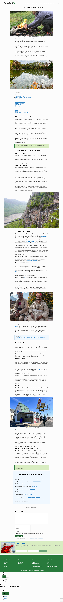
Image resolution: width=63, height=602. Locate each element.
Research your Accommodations (19, 103)
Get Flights (34, 562)
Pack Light (16, 105)
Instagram (48, 562)
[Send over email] (3, 581)
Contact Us (6, 562)
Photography (45, 3)
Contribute (16, 111)
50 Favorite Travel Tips (26, 466)
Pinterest (48, 563)
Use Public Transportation (18, 99)
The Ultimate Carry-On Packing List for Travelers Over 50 (25, 337)
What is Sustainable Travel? (19, 96)
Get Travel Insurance (35, 563)
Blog (48, 3)
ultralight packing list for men (26, 338)
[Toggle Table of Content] (16, 94)
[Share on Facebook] (3, 572)
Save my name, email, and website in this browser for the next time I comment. (29, 533)
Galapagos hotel (18, 271)
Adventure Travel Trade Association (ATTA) (32, 248)
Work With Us (6, 563)
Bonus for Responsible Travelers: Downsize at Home (22, 112)
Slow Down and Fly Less (18, 98)
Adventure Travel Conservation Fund (21, 445)
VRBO (25, 277)
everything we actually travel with (34, 497)
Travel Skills (28, 3)
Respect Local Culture (18, 106)
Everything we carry (25, 483)
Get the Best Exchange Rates (37, 566)
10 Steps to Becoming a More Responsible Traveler (23, 97)
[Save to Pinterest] (4, 576)
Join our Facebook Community (52, 566)
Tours (36, 3)
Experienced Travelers (30, 507)
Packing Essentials (21, 563)
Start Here (24, 3)
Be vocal (16, 110)
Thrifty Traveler (34, 486)
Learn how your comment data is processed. (36, 538)
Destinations (40, 3)
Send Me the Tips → (36, 481)
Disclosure (5, 566)
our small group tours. (29, 494)
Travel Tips (35, 507)
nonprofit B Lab (19, 257)
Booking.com (32, 489)
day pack (38, 369)
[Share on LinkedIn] (3, 579)
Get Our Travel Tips (50, 559)
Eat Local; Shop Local (18, 104)
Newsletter (32, 3)
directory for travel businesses (32, 260)
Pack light (17, 326)
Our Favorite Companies (36, 559)
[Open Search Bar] (58, 3)
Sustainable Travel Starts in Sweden (30, 146)
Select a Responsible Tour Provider (20, 102)
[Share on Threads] (3, 574)
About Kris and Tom (53, 3)
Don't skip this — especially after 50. (28, 491)
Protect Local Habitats (18, 107)
